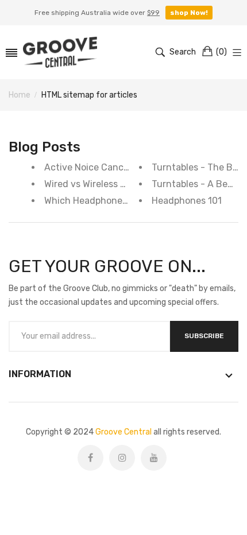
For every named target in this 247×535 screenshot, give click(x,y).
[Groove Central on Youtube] (154, 458)
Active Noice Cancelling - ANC (109, 167)
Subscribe (204, 336)
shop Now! (189, 13)
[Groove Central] (60, 52)
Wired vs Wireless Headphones (109, 184)
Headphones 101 (187, 200)
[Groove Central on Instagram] (122, 458)
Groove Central (123, 432)
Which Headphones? (88, 200)
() (221, 52)
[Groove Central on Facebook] (90, 458)
